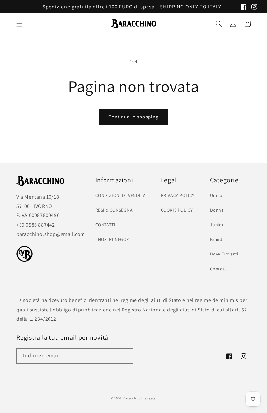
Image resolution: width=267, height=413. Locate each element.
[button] (19, 24)
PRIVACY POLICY (178, 195)
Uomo (216, 195)
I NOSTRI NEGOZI (113, 239)
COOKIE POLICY (177, 210)
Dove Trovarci (224, 254)
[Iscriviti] (126, 356)
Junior (217, 224)
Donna (217, 210)
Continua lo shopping (133, 117)
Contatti (219, 269)
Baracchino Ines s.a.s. (139, 398)
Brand (216, 239)
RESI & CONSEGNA (114, 210)
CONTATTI (105, 224)
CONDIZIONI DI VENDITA (120, 195)
